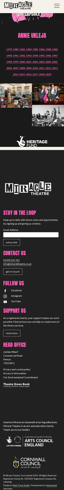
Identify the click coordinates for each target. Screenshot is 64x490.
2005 (55, 61)
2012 (48, 68)
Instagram (16, 295)
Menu (57, 6)
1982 (22, 49)
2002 (35, 61)
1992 (22, 55)
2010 (35, 68)
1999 (15, 61)
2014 (15, 74)
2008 (22, 68)
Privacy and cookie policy (16, 369)
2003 (42, 61)
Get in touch (13, 271)
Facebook (16, 290)
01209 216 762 (11, 260)
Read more (12, 333)
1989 (55, 49)
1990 (9, 55)
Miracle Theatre (25, 5)
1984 (29, 49)
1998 (9, 61)
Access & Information (14, 373)
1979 (9, 49)
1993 (29, 55)
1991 (15, 55)
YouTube (16, 301)
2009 (29, 68)
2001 (29, 61)
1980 (15, 49)
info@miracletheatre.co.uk (17, 263)
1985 (35, 49)
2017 (35, 74)
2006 (9, 68)
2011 (42, 68)
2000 (22, 61)
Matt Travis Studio (21, 485)
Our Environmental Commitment (20, 377)
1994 (35, 55)
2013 (55, 68)
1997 (55, 55)
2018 (42, 74)
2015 (22, 74)
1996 (48, 55)
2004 (48, 61)
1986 (42, 49)
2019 (48, 74)
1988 (48, 49)
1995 (42, 55)
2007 (15, 68)
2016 (29, 74)
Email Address (10, 229)
